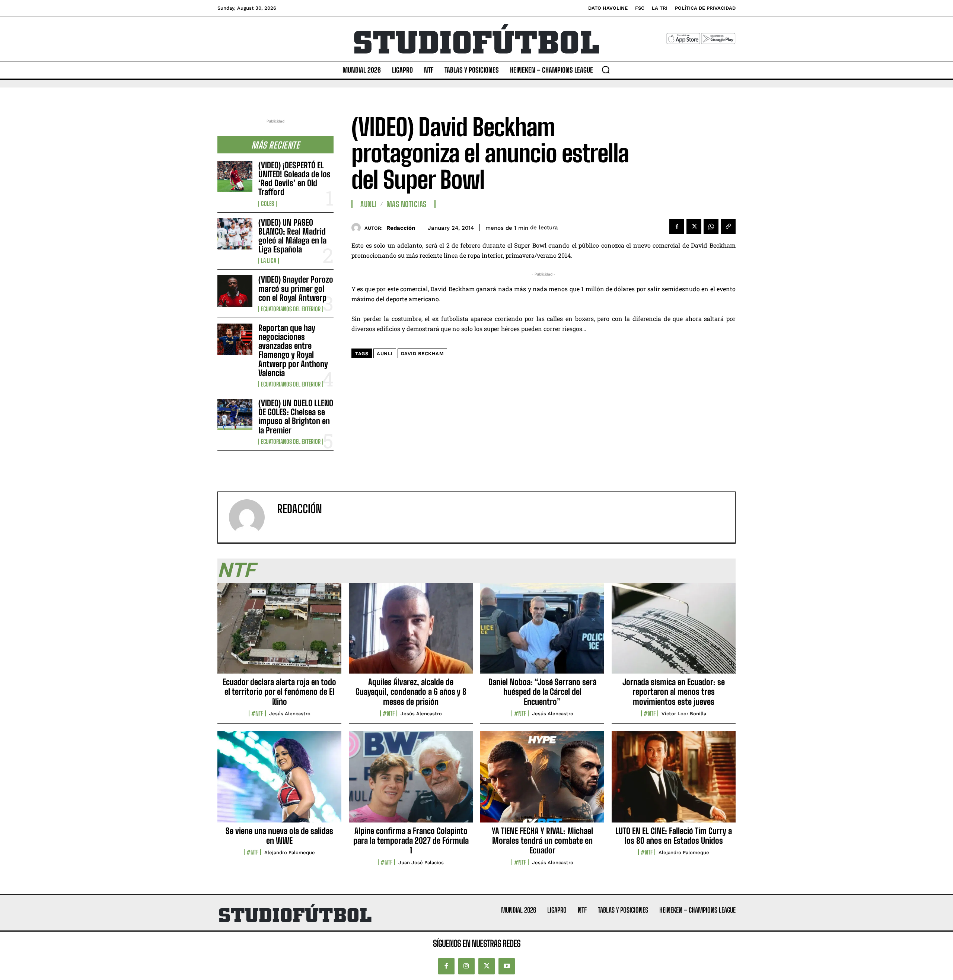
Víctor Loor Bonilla (684, 713)
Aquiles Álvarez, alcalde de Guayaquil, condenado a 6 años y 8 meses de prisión (411, 692)
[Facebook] (676, 226)
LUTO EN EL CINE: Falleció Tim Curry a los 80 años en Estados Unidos (673, 836)
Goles (267, 204)
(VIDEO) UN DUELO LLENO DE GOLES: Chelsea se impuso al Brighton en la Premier (295, 416)
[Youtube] (506, 966)
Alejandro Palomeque (289, 852)
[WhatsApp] (711, 226)
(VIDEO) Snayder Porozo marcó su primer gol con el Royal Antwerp (295, 288)
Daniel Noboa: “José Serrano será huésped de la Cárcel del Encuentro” (542, 692)
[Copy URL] (728, 226)
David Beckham (422, 353)
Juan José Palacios (421, 862)
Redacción (400, 228)
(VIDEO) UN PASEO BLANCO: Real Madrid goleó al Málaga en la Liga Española (292, 236)
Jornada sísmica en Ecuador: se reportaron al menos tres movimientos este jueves (673, 692)
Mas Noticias (406, 204)
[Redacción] (357, 227)
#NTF (257, 713)
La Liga (268, 261)
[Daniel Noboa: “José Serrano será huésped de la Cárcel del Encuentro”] (542, 632)
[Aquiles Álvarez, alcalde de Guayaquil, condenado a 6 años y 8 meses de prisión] (411, 632)
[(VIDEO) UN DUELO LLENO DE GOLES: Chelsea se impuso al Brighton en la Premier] (234, 414)
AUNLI (368, 204)
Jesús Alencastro (289, 713)
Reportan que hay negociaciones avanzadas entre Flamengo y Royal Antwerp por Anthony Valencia (293, 350)
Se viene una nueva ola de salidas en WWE (279, 836)
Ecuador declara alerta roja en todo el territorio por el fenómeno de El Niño (279, 692)
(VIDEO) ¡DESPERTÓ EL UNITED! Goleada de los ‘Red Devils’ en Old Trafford (294, 178)
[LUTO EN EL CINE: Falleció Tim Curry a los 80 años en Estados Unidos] (674, 780)
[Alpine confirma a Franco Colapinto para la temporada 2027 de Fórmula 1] (411, 780)
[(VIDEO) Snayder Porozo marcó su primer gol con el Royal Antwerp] (234, 290)
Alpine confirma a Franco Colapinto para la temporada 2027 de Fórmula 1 (411, 841)
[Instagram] (466, 966)
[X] (693, 226)
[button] (606, 70)
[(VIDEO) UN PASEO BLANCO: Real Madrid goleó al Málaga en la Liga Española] (234, 233)
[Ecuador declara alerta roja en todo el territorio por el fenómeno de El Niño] (279, 632)
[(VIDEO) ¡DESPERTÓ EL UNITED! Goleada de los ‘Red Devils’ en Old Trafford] (234, 176)
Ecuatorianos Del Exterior (291, 309)
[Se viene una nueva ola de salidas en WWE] (279, 780)
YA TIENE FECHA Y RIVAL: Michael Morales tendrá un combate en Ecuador (542, 841)
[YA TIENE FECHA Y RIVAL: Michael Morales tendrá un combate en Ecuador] (542, 780)
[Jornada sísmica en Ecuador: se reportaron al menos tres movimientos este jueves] (674, 632)
